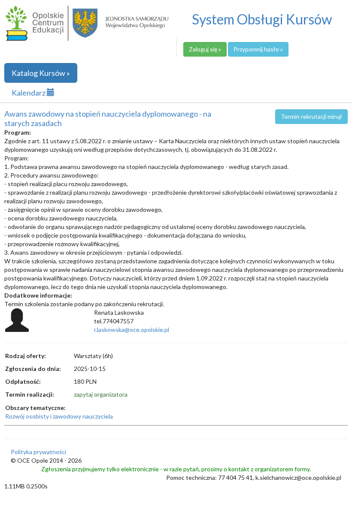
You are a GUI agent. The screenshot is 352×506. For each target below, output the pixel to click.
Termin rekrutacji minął (311, 116)
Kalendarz (29, 92)
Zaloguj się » (205, 49)
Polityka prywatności (38, 451)
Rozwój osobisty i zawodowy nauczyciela (59, 416)
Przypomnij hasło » (258, 49)
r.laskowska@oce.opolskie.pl (131, 329)
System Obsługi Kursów (262, 19)
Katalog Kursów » (41, 73)
